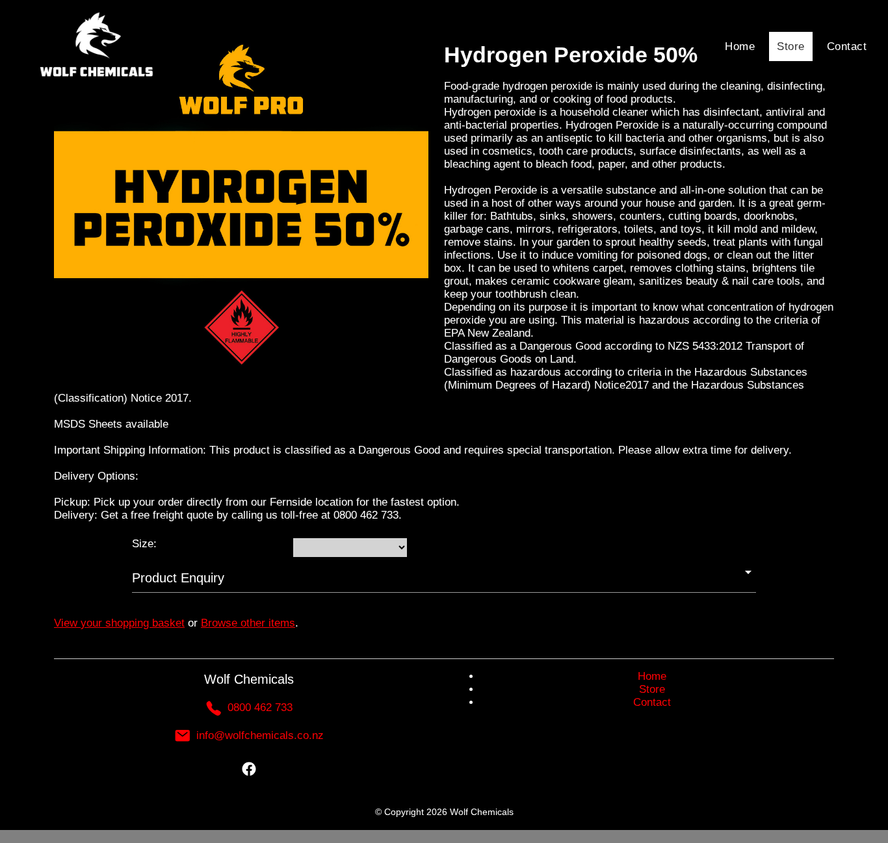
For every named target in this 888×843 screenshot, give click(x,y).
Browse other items (248, 623)
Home (740, 46)
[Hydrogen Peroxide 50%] (241, 373)
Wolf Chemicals (482, 812)
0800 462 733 (260, 707)
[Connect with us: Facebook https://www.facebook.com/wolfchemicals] (249, 772)
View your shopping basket (119, 623)
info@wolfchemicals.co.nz (259, 735)
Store (791, 46)
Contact (847, 46)
